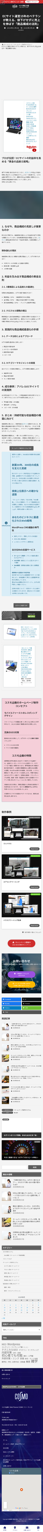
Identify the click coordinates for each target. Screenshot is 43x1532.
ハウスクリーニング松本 (12, 920)
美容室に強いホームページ (11, 1276)
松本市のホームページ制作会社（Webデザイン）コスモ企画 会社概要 (21, 1461)
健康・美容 (7, 1287)
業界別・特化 (6, 1362)
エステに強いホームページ (11, 1266)
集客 (28, 1361)
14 (27, 1307)
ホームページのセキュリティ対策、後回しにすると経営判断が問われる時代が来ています (26, 1056)
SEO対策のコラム (8, 1252)
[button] (31, 932)
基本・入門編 (28, 1356)
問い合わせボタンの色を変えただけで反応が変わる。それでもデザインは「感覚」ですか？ (26, 1077)
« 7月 (3, 1318)
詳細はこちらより (31, 2)
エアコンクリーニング (11, 882)
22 (32, 1310)
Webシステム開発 (8, 1452)
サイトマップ (6, 1379)
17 (4, 1310)
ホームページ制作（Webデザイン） (14, 1444)
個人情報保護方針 (7, 1370)
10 (4, 1307)
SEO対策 (5, 1448)
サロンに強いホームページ (11, 1269)
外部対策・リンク (10, 1358)
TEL (38, 1530)
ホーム (5, 1440)
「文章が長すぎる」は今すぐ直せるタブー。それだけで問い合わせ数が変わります (26, 1024)
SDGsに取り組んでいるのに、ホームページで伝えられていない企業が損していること (26, 1035)
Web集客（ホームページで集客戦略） (15, 1255)
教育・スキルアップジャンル (12, 1291)
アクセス (15, 1530)
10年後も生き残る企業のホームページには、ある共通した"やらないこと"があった (26, 1066)
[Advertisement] (21, 72)
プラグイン (23, 1350)
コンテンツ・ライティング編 (12, 1347)
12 (16, 1307)
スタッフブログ (7, 1259)
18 (10, 1310)
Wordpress (13, 1344)
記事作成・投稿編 (18, 1362)
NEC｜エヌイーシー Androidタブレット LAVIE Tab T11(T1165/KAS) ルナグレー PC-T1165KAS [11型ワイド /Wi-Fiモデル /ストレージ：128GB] (29, 632)
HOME (4, 1530)
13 (21, 1307)
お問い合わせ (6, 1374)
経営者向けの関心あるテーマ (11, 1284)
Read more (34, 849)
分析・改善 (17, 1352)
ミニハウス (7, 843)
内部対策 (7, 1352)
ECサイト (28, 172)
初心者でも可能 (12, 1355)
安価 (22, 1358)
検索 (35, 1167)
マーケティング (33, 1350)
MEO (4, 1344)
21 (27, 1310)
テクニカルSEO (10, 1349)
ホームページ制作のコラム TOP (21, 448)
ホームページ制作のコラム (22, 1110)
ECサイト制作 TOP (21, 605)
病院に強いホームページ (11, 1273)
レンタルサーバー (8, 1456)
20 (21, 1310)
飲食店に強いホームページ (11, 1280)
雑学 (17, 1113)
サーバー (25, 1347)
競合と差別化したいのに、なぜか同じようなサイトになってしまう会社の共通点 (26, 1208)
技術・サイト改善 (31, 1358)
